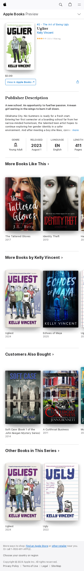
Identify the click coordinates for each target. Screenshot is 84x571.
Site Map (56, 566)
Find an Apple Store (37, 546)
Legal (45, 566)
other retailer (59, 546)
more (75, 130)
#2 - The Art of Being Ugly (53, 24)
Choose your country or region (20, 555)
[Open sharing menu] (77, 82)
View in (19, 82)
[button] (60, 4)
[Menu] (79, 4)
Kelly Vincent (45, 32)
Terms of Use (30, 566)
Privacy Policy (11, 566)
